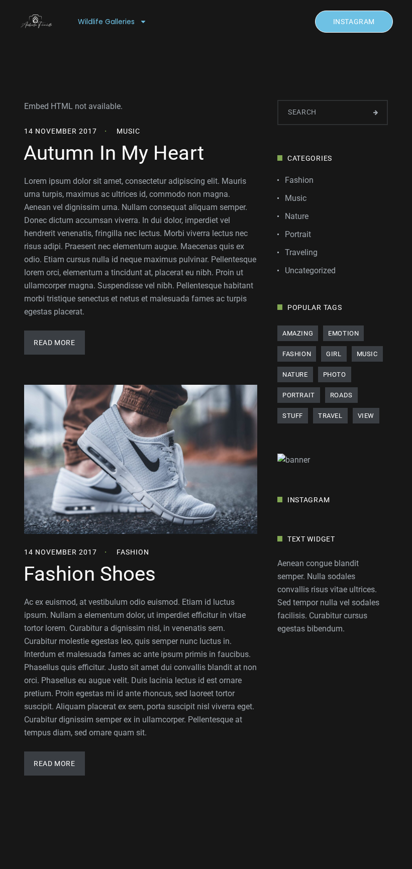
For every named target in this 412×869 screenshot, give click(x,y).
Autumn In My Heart (114, 153)
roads (341, 395)
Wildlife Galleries (106, 22)
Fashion (133, 552)
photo (334, 374)
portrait (298, 395)
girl (333, 354)
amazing (297, 333)
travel (330, 415)
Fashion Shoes (90, 574)
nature (295, 374)
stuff (292, 415)
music (367, 354)
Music (128, 131)
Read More (54, 343)
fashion (296, 354)
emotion (343, 333)
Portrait (298, 234)
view (366, 415)
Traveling (301, 252)
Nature (296, 216)
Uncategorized (310, 270)
